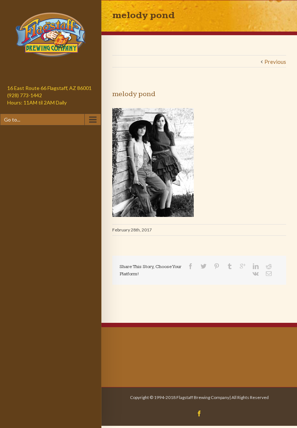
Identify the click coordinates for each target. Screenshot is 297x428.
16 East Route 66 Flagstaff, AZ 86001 (49, 88)
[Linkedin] (256, 266)
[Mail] (269, 273)
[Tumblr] (230, 266)
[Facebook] (190, 266)
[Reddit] (269, 266)
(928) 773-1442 (24, 95)
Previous (275, 61)
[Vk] (255, 273)
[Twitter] (203, 266)
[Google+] (243, 266)
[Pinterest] (216, 266)
